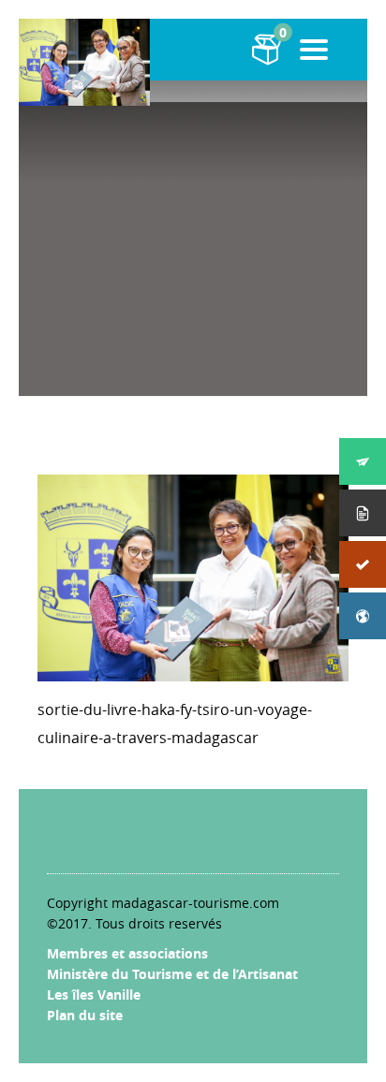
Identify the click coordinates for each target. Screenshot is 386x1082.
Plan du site (85, 1015)
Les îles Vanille (94, 994)
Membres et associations (127, 953)
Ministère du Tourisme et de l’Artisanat (172, 974)
